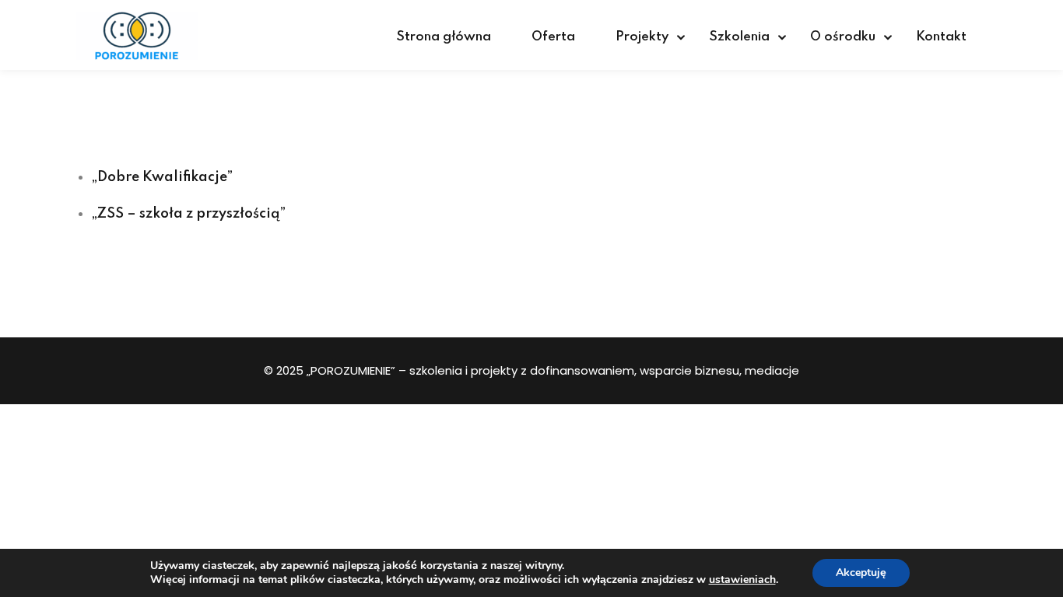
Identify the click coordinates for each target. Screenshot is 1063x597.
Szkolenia (739, 37)
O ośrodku (842, 37)
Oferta (553, 37)
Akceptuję (861, 572)
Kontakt (941, 37)
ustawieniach (742, 580)
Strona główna (443, 37)
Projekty (642, 37)
